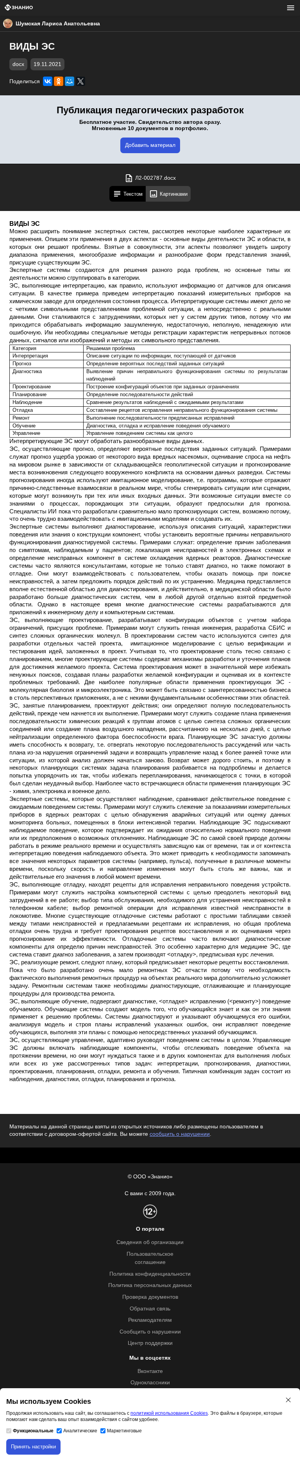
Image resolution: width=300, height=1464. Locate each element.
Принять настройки (33, 1447)
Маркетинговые (124, 1431)
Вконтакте (150, 1371)
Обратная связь (150, 1309)
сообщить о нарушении (180, 1134)
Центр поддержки (150, 1343)
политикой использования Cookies (169, 1413)
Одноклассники (150, 1382)
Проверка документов (150, 1297)
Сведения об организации (150, 1242)
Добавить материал (150, 145)
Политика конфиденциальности (150, 1274)
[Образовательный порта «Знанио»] (19, 8)
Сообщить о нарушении (150, 1332)
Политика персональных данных (150, 1285)
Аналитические (80, 1431)
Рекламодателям (150, 1320)
